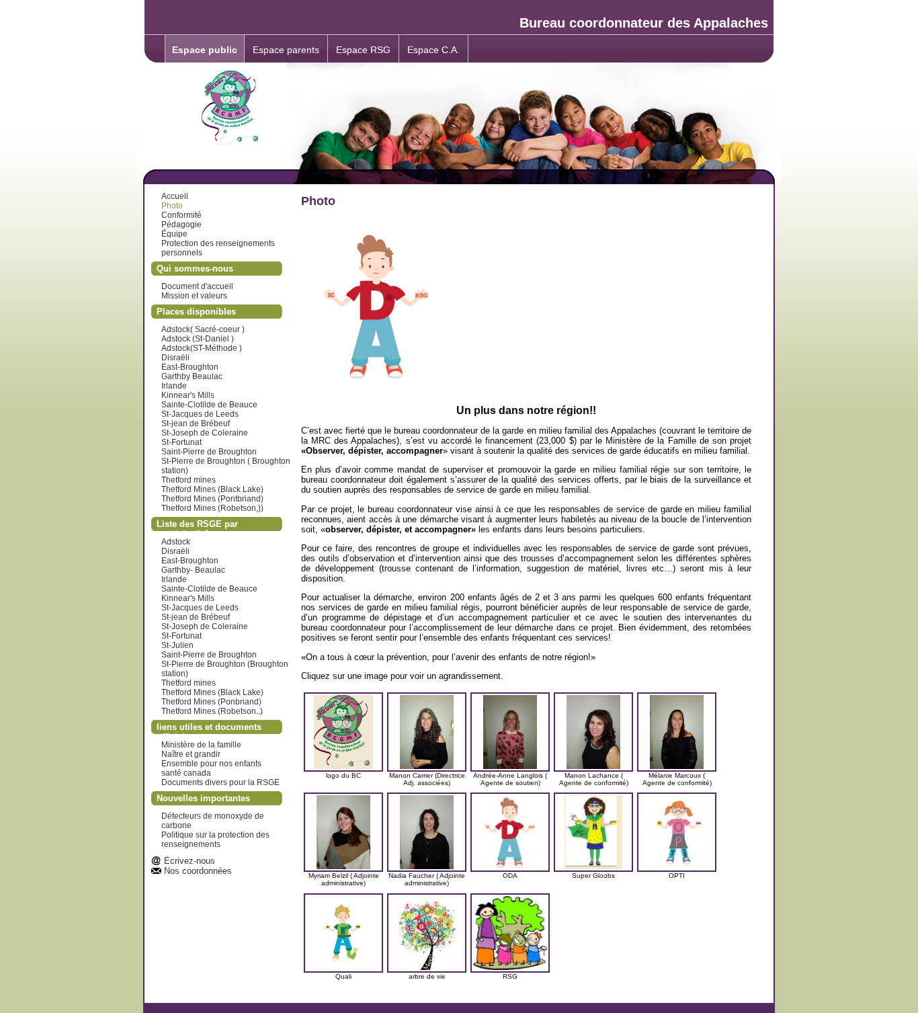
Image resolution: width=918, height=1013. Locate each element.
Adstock (175, 541)
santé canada (186, 773)
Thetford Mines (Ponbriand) (211, 701)
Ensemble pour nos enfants (211, 763)
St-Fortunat (181, 442)
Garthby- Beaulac (193, 570)
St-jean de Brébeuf (195, 423)
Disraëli (175, 357)
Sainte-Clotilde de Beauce (209, 404)
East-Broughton (189, 367)
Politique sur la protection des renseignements (215, 839)
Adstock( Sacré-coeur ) (203, 329)
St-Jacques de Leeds (200, 414)
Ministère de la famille (201, 744)
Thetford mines (188, 480)
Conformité (181, 215)
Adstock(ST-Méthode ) (201, 348)
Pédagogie (181, 224)
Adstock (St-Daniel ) (197, 338)
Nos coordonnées (198, 871)
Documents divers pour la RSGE (220, 782)
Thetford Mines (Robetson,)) (212, 508)
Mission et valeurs (194, 295)
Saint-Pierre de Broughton (209, 451)
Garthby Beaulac (191, 376)
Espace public (204, 49)
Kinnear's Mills (187, 395)
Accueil (174, 196)
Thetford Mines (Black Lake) (212, 489)
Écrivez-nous (189, 861)
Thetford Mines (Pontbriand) (212, 498)
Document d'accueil (197, 286)
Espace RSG (363, 49)
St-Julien (177, 645)
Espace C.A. (433, 49)
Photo (172, 205)
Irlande (174, 386)
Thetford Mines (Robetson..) (212, 711)
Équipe (174, 234)
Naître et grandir (190, 754)
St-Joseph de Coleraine (204, 433)
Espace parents (286, 49)
